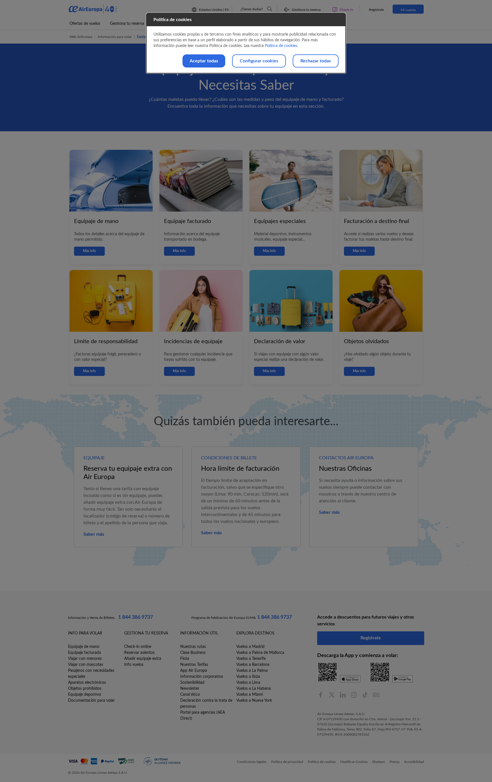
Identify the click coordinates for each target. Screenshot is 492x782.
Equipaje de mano (83, 647)
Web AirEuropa (80, 36)
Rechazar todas (315, 61)
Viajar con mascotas (85, 665)
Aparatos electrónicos (87, 683)
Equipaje (143, 36)
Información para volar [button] (115, 36)
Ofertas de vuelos (84, 24)
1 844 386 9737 (135, 617)
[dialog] (246, 43)
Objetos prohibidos (84, 689)
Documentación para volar (91, 701)
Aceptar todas (204, 61)
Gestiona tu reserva (127, 24)
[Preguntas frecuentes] (269, 9)
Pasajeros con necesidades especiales (91, 674)
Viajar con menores (85, 659)
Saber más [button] (93, 534)
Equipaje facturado (84, 653)
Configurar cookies (259, 61)
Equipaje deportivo (84, 695)
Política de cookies (281, 46)
